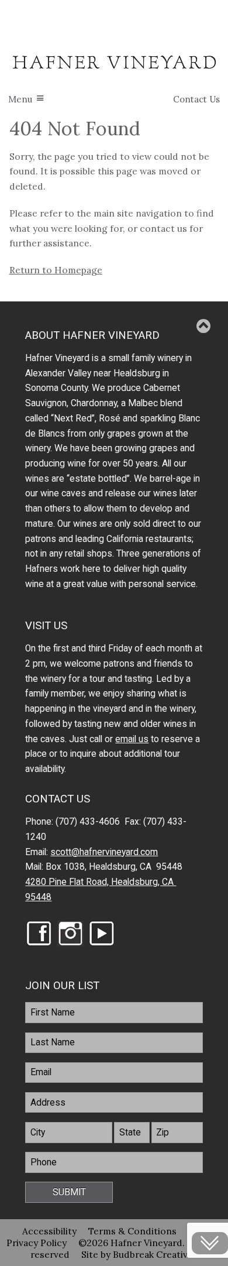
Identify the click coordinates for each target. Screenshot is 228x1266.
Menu (20, 99)
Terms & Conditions (132, 1231)
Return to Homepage (55, 270)
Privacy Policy (36, 1242)
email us (131, 739)
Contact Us (196, 99)
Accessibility (49, 1231)
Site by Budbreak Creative (137, 1254)
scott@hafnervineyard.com (104, 852)
